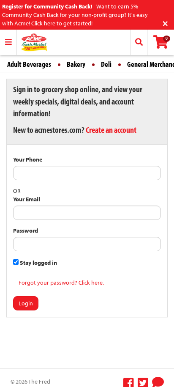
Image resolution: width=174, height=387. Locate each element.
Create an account (111, 129)
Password (25, 230)
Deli (106, 64)
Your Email (26, 199)
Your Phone (27, 159)
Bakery (76, 64)
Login (26, 303)
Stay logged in (38, 262)
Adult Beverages (29, 64)
